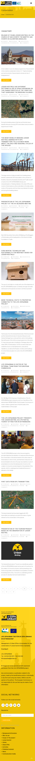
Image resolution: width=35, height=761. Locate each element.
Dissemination (14, 43)
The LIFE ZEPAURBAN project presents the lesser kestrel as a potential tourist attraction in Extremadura (16, 420)
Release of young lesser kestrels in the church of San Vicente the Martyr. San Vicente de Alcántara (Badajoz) (17, 37)
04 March (5, 41)
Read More (6, 80)
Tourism (21, 207)
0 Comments (25, 43)
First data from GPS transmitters (15, 482)
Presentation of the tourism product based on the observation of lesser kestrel (16, 530)
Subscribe (6, 720)
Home (2, 14)
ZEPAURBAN (13, 41)
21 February (6, 257)
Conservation (5, 43)
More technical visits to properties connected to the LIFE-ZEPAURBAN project (16, 302)
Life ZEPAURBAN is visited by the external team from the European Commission (15, 366)
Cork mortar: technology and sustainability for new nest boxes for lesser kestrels (16, 252)
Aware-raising (24, 41)
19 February (6, 306)
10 (6, 592)
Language (4, 31)
